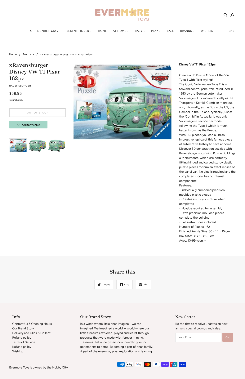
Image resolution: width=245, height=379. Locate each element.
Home (13, 54)
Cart (232, 30)
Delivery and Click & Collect (31, 333)
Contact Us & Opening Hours (32, 324)
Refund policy (21, 337)
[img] (225, 15)
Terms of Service (23, 342)
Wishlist (17, 351)
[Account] (232, 15)
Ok (227, 337)
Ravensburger (20, 85)
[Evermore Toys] (122, 14)
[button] (28, 124)
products (28, 54)
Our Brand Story (23, 328)
